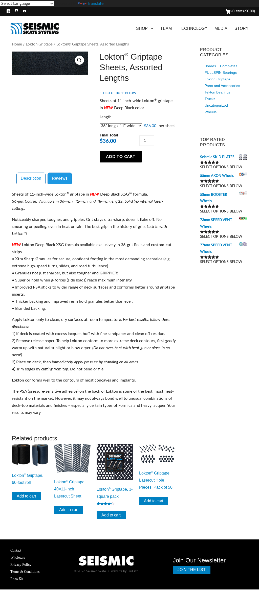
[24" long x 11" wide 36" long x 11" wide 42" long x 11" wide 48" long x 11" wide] (121, 125)
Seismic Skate (96, 571)
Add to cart (120, 157)
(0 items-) (242, 11)
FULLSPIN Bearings (221, 72)
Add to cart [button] (26, 496)
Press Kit (16, 579)
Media (220, 28)
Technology (193, 28)
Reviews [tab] (60, 178)
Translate (95, 4)
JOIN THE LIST (192, 569)
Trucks (210, 99)
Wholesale (17, 557)
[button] (79, 60)
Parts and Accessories (222, 86)
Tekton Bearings (217, 92)
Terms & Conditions (24, 572)
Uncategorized (216, 105)
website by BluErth (124, 571)
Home (17, 44)
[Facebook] (7, 11)
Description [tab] (31, 178)
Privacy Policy (20, 564)
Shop (142, 28)
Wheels (211, 112)
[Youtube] (23, 11)
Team (166, 28)
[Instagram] (15, 11)
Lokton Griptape (39, 44)
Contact (15, 550)
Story (241, 28)
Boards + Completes (221, 66)
